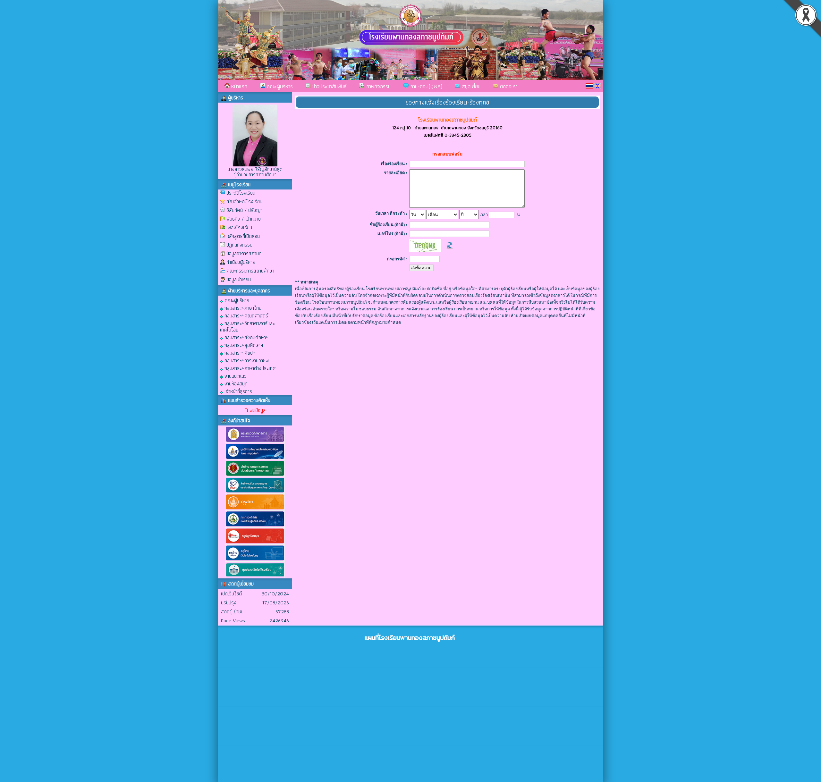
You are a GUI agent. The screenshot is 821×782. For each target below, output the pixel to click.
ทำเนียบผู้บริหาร (240, 262)
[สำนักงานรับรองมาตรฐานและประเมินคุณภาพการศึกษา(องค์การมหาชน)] (255, 492)
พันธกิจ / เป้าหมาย (243, 219)
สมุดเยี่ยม (470, 86)
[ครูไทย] (255, 560)
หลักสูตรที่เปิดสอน (243, 236)
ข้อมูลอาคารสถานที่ (243, 253)
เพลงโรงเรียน (239, 227)
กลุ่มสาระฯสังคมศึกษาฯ (245, 337)
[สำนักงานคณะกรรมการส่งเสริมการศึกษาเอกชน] (255, 475)
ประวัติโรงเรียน (240, 193)
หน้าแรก (238, 86)
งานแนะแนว (235, 375)
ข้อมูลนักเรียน (238, 279)
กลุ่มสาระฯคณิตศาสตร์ (245, 315)
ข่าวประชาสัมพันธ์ (328, 86)
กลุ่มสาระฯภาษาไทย (242, 307)
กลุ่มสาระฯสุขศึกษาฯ (243, 345)
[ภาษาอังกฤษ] (597, 85)
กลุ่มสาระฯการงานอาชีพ (246, 360)
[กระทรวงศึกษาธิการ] (255, 441)
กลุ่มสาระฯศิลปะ (239, 352)
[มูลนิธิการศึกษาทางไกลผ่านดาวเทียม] (255, 458)
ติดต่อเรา (508, 86)
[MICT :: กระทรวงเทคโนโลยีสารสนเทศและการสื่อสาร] (255, 526)
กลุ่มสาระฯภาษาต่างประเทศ (249, 368)
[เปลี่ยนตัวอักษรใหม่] (449, 250)
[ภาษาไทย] (589, 85)
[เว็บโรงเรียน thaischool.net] (255, 576)
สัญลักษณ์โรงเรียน (244, 202)
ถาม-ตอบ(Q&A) (425, 86)
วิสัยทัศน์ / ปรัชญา (244, 210)
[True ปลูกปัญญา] (255, 543)
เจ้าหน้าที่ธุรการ (237, 391)
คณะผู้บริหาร (279, 86)
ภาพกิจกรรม (377, 86)
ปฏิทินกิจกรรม (239, 245)
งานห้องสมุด (235, 383)
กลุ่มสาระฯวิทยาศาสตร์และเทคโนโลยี (247, 326)
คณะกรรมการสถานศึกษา (250, 271)
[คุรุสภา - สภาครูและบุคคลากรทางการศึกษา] (255, 509)
